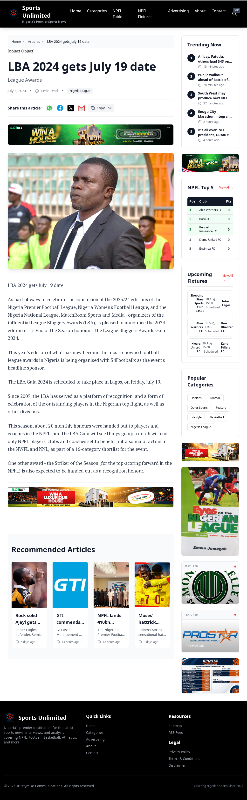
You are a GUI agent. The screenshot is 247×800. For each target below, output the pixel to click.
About (200, 11)
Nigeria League (80, 91)
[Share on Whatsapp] (49, 108)
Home (75, 11)
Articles (34, 41)
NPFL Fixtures (145, 13)
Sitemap (175, 725)
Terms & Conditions (184, 758)
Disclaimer (177, 765)
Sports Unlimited (36, 11)
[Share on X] (71, 108)
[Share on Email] (81, 108)
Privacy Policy (179, 751)
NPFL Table (117, 13)
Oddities (196, 398)
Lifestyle (196, 417)
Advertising (178, 11)
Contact (219, 11)
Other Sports (199, 408)
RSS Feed (176, 732)
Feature (221, 408)
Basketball (217, 417)
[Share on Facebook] (60, 108)
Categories (97, 11)
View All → (226, 187)
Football (215, 398)
